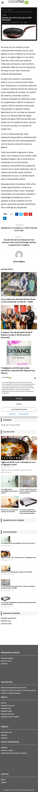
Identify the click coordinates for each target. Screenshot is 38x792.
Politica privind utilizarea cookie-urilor (13, 688)
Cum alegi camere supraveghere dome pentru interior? (9, 491)
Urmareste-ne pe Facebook (13, 520)
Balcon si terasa (6, 661)
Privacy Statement (23, 414)
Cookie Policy (12, 414)
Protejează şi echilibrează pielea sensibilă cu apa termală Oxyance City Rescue (18, 370)
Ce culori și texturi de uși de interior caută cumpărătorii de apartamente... (28, 491)
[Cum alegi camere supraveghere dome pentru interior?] (10, 481)
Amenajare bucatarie (7, 705)
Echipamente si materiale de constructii (14, 753)
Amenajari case (6, 621)
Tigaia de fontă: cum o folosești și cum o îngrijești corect (18, 557)
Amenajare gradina (7, 658)
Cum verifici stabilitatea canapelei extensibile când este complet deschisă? (27, 511)
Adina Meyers (7, 22)
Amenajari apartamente (8, 618)
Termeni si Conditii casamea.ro (11, 693)
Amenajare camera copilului (10, 717)
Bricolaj (3, 703)
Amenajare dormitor (7, 714)
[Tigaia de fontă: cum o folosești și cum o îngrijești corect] (19, 448)
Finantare (4, 735)
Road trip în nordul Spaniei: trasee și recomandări (9, 510)
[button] (35, 378)
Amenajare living (6, 711)
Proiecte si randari (7, 750)
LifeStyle (4, 15)
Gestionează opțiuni (19, 409)
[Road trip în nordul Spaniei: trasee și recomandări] (10, 502)
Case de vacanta (6, 624)
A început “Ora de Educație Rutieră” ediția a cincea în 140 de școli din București (17, 335)
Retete (3, 780)
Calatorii (4, 782)
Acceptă (19, 399)
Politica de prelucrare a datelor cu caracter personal (18, 690)
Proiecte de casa (6, 732)
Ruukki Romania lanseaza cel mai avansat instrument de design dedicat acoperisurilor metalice (19, 242)
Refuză (19, 404)
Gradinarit (4, 664)
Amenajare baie (6, 708)
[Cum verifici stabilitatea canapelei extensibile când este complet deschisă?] (28, 502)
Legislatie (4, 738)
